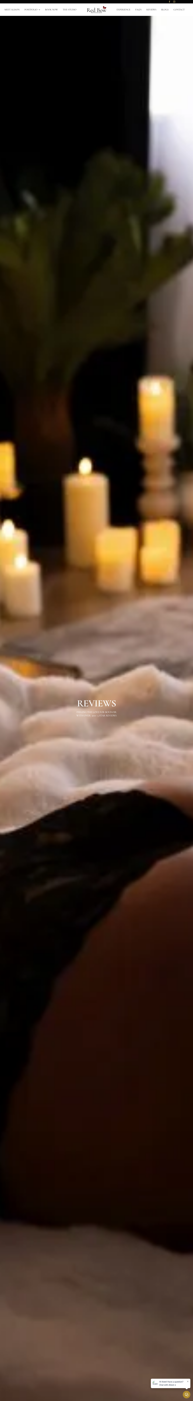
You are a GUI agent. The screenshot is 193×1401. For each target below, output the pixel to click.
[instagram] (174, 2)
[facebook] (169, 2)
